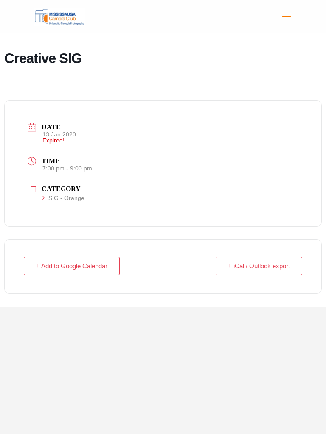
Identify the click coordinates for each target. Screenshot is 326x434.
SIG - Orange (66, 198)
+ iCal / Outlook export (259, 266)
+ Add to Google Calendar (71, 266)
